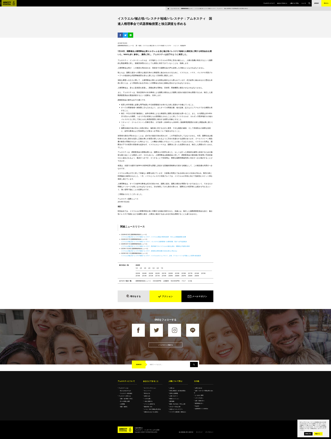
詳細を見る (308, 434)
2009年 (170, 276)
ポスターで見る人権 (174, 406)
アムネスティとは (123, 388)
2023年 (151, 273)
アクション (167, 296)
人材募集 (122, 404)
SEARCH (138, 364)
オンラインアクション (150, 388)
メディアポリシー (209, 432)
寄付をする (135, 296)
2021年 (164, 273)
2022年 (157, 273)
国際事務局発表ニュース (186, 8)
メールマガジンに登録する (165, 345)
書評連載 (171, 401)
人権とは (171, 388)
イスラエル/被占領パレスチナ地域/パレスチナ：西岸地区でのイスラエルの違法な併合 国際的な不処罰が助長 (155, 246)
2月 (141, 268)
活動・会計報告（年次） (126, 398)
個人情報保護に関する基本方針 (186, 432)
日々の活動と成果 (125, 401)
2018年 (183, 273)
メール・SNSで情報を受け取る (152, 409)
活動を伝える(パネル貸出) (151, 412)
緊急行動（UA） (148, 406)
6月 (158, 268)
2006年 (190, 276)
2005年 (197, 276)
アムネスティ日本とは (125, 396)
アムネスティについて (269, 3)
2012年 (151, 276)
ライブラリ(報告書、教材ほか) (177, 412)
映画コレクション (174, 398)
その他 (190, 281)
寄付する (326, 3)
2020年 (170, 273)
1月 (137, 268)
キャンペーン (147, 390)
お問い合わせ (198, 388)
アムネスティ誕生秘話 (126, 393)
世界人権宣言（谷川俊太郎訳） (177, 390)
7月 (162, 268)
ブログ (184, 281)
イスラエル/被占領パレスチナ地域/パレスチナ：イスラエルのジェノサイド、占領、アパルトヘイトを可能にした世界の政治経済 (161, 256)
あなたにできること (282, 3)
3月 (145, 268)
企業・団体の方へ (200, 400)
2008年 (177, 276)
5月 (153, 268)
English (197, 406)
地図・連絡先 (123, 406)
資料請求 (316, 3)
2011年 (157, 276)
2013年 (144, 276)
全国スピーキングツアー (176, 409)
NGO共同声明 (175, 281)
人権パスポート (173, 396)
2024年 (144, 273)
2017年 (190, 273)
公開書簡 (166, 281)
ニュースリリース (175, 8)
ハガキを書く (147, 398)
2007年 (183, 276)
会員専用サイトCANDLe (201, 408)
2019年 (177, 273)
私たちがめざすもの (125, 390)
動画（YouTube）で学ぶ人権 (177, 404)
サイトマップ (199, 432)
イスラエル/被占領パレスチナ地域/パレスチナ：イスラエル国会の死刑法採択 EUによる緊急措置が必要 (153, 237)
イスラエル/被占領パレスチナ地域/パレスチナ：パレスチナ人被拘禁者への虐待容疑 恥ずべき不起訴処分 (154, 241)
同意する (317, 434)
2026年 (138, 265)
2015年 (203, 273)
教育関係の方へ (199, 403)
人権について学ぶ (294, 3)
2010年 (164, 276)
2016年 (197, 273)
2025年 (138, 273)
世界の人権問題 (173, 393)
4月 (149, 268)
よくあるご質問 (199, 395)
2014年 (138, 276)
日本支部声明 (157, 281)
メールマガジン (199, 296)
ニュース (303, 3)
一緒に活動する (148, 401)
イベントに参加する (149, 404)
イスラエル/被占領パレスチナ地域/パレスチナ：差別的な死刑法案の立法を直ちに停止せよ (149, 251)
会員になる (147, 396)
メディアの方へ (199, 398)
